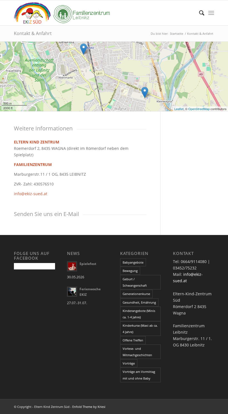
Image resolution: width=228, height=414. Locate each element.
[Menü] (211, 12)
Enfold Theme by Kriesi (88, 407)
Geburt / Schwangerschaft (135, 282)
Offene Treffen (133, 340)
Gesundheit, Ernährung (139, 302)
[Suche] (199, 12)
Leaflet (179, 108)
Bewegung (130, 271)
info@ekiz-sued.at (30, 193)
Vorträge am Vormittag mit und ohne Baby (139, 375)
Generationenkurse (136, 294)
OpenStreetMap (199, 108)
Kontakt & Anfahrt (33, 33)
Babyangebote (133, 262)
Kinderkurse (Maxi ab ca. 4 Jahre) (140, 328)
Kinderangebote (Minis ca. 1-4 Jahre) (139, 314)
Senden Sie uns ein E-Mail (46, 214)
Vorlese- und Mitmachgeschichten (137, 351)
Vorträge (129, 363)
